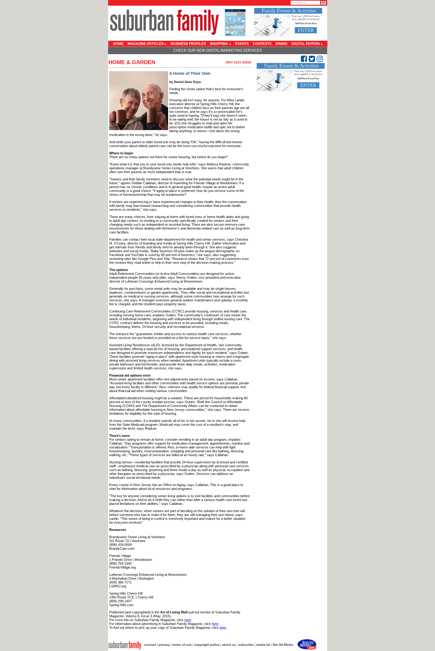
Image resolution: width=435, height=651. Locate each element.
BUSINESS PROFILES (188, 44)
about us (229, 644)
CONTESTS (262, 44)
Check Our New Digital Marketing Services (217, 50)
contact (150, 644)
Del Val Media (283, 644)
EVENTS (242, 44)
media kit (263, 644)
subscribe (246, 644)
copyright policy (207, 644)
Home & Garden (132, 62)
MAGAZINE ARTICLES (146, 44)
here (187, 620)
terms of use (182, 644)
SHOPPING (219, 44)
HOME (118, 44)
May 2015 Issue (238, 62)
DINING (282, 44)
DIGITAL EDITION (306, 44)
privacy (164, 644)
